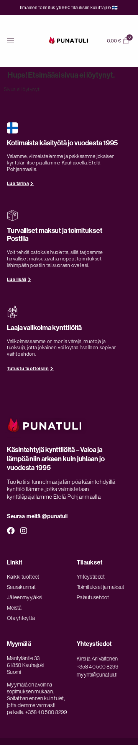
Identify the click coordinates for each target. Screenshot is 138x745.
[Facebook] (11, 531)
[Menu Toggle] (10, 40)
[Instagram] (24, 531)
